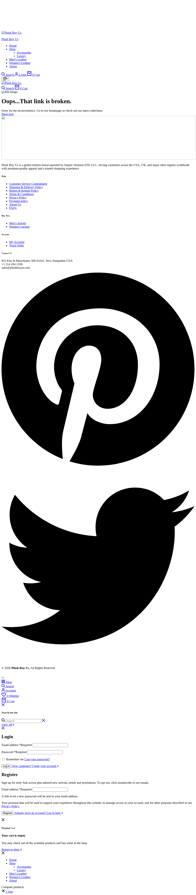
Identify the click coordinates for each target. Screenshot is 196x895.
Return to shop (11, 849)
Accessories (24, 52)
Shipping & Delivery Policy (26, 187)
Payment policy (18, 201)
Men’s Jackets (17, 223)
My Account (16, 242)
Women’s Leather (19, 63)
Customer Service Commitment (28, 183)
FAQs (12, 208)
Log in (6, 766)
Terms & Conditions (21, 194)
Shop (12, 49)
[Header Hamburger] (5, 79)
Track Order (16, 245)
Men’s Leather (18, 59)
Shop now (8, 114)
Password (14, 752)
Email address (17, 745)
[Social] (98, 467)
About (13, 66)
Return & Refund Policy (24, 190)
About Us (15, 204)
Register (7, 813)
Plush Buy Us (10, 39)
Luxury (21, 56)
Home (13, 45)
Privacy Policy (18, 197)
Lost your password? (37, 759)
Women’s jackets (19, 226)
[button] (7, 891)
